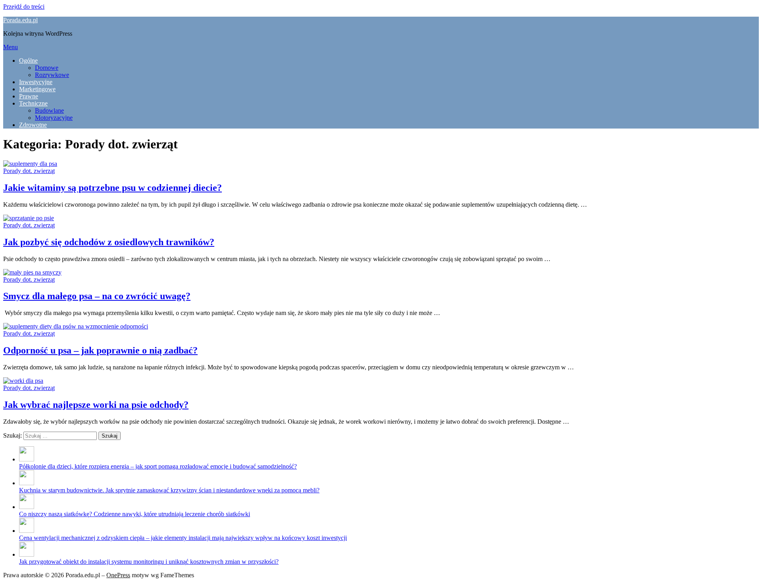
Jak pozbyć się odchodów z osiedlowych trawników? (108, 242)
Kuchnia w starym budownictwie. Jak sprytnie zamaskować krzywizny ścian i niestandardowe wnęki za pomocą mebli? (169, 490)
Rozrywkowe (52, 74)
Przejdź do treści (23, 6)
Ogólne (28, 60)
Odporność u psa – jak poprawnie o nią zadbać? (100, 350)
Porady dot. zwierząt (29, 170)
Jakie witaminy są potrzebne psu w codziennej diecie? (112, 187)
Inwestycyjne (35, 82)
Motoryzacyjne (54, 117)
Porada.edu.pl (20, 20)
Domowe (46, 67)
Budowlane (49, 110)
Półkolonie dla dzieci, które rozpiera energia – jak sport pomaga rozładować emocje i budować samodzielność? (158, 466)
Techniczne (33, 103)
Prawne (28, 96)
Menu (10, 47)
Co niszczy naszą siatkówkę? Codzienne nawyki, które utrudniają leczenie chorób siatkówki (134, 514)
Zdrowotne (33, 124)
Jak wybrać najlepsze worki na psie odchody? (96, 405)
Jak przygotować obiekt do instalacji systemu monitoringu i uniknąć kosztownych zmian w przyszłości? (149, 561)
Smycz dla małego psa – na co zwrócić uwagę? (96, 296)
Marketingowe (37, 89)
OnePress (118, 575)
